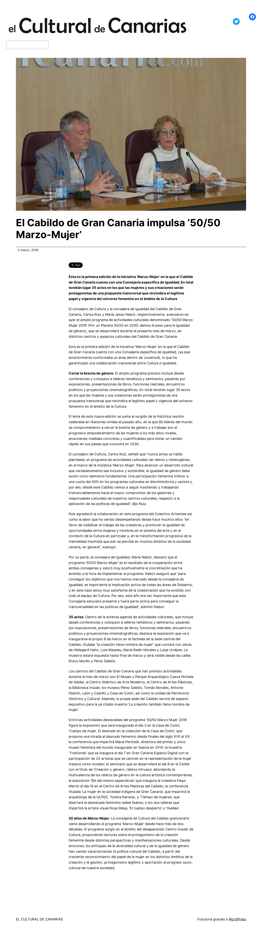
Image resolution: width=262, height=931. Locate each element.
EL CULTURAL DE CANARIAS (39, 919)
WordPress (237, 919)
